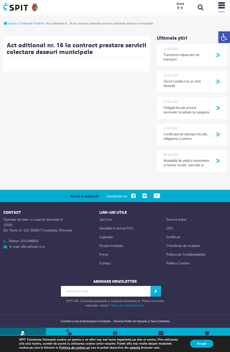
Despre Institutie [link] (111, 246)
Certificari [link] (173, 237)
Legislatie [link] (106, 237)
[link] (224, 37)
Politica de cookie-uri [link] (74, 348)
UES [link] (169, 228)
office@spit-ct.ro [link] (33, 246)
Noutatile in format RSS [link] (116, 228)
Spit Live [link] (105, 219)
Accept (202, 343)
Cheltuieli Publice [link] (32, 23)
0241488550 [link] (29, 241)
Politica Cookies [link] (178, 263)
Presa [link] (103, 254)
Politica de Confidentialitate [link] (185, 254)
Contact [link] (105, 263)
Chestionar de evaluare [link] (183, 246)
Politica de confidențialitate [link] (126, 305)
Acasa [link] (12, 23)
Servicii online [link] (176, 219)
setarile (135, 348)
